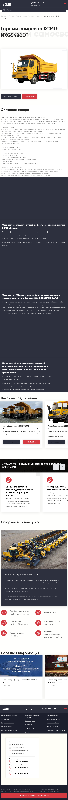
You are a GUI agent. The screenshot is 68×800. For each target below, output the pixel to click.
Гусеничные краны (53, 723)
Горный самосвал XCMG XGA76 (16, 426)
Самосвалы (5, 719)
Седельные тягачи (7, 723)
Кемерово (34, 5)
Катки (27, 732)
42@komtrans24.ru (18, 748)
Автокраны (28, 724)
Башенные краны (52, 715)
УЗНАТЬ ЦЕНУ (29, 96)
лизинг (11, 442)
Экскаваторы (29, 728)
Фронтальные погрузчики (10, 715)
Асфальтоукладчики (53, 719)
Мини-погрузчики (7, 726)
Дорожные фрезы (52, 726)
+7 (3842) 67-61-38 (49, 709)
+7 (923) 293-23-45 (20, 773)
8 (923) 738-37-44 (37, 3)
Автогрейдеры (30, 721)
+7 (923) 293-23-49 (20, 767)
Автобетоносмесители (9, 730)
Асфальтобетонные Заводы (56, 730)
